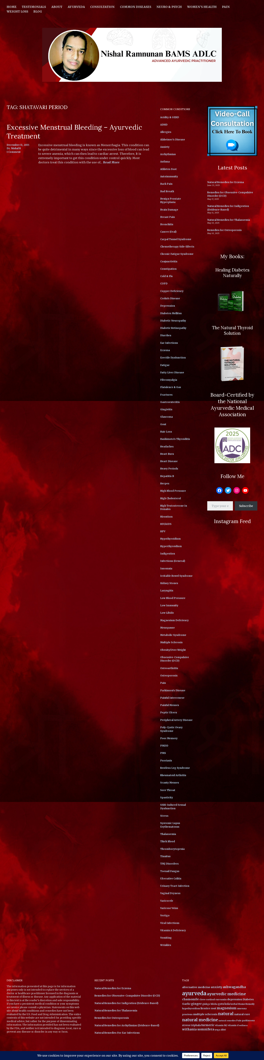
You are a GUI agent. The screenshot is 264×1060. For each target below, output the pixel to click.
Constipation (168, 268)
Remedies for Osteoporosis (224, 230)
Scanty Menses (169, 782)
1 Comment (14, 152)
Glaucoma (166, 416)
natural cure (242, 1014)
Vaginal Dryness (170, 893)
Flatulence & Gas (170, 387)
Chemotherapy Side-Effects (177, 246)
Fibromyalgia (168, 379)
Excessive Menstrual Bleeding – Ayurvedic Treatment (74, 131)
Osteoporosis (169, 675)
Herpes (164, 483)
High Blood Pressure (173, 490)
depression (234, 999)
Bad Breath (167, 191)
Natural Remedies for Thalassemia (228, 219)
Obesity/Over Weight (173, 649)
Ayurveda (76, 7)
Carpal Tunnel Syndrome (175, 239)
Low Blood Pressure (172, 598)
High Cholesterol (170, 498)
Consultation (102, 7)
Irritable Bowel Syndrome (176, 575)
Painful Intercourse (172, 697)
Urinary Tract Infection (174, 885)
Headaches (167, 446)
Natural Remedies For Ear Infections (117, 1032)
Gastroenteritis (170, 402)
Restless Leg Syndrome (175, 767)
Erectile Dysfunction (173, 357)
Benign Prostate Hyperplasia (170, 200)
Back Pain (166, 183)
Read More (111, 162)
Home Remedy (246, 1004)
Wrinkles (165, 945)
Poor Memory (169, 738)
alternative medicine (196, 987)
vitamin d (233, 1025)
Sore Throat (167, 790)
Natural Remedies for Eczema (225, 182)
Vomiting (166, 937)
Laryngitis (166, 590)
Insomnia (166, 568)
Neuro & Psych (169, 7)
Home (12, 7)
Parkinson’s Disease (172, 690)
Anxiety (165, 146)
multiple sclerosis (205, 1014)
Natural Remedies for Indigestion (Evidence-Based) (228, 208)
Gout (163, 424)
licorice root (208, 1008)
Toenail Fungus (169, 871)
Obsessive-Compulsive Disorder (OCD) (174, 659)
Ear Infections (169, 342)
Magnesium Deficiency (174, 620)
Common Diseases (135, 7)
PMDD (164, 745)
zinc (223, 1029)
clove (202, 999)
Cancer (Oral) (168, 231)
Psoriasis (166, 760)
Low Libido (167, 612)
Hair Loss (166, 431)
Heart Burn (167, 453)
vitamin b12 (221, 1025)
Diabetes (248, 999)
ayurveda (194, 993)
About (56, 7)
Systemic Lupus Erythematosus (170, 825)
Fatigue (165, 365)
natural (226, 1013)
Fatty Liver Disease (172, 372)
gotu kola (224, 1003)
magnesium (227, 1008)
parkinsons (248, 1020)
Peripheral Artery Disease (176, 720)
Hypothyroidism (170, 538)
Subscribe (246, 506)
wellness (243, 1025)
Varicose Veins (169, 908)
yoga (217, 1029)
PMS (163, 753)
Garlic (186, 1003)
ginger (196, 1003)
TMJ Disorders (169, 863)
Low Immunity (169, 605)
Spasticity (166, 797)
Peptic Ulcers (168, 712)
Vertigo (165, 915)
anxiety (216, 987)
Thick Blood (167, 841)
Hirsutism (166, 516)
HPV (162, 531)
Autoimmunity (169, 176)
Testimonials (34, 7)
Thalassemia (168, 834)
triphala (196, 1025)
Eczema (165, 350)
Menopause (167, 627)
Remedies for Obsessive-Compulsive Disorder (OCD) (127, 995)
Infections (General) (172, 561)
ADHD (164, 124)
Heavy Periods (169, 468)
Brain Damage (169, 209)
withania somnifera (198, 1029)
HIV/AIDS (166, 524)
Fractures (166, 394)
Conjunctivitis (168, 261)
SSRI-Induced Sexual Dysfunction (173, 806)
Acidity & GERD (169, 117)
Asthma (165, 161)
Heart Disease (169, 461)
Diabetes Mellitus (171, 313)
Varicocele (166, 900)
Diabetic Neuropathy (173, 320)
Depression (167, 305)
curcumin (221, 999)
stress (186, 1025)
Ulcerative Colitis (170, 878)
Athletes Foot (168, 169)
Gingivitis (166, 409)
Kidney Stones (169, 583)
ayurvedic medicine (226, 993)
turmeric (207, 1025)
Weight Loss (17, 11)
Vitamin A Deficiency (173, 930)
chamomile (190, 999)
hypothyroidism (191, 1008)
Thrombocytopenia (172, 849)
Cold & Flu (166, 276)
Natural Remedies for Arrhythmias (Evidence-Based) (126, 1025)
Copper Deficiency (172, 291)
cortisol (210, 999)
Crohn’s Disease (170, 298)
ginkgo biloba (209, 1004)
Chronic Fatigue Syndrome (176, 254)
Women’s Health (202, 7)
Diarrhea (165, 335)
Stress (164, 815)
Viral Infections (169, 923)
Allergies (165, 132)
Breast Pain (167, 217)
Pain (226, 7)
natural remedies (227, 1020)
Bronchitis (166, 224)
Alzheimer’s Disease (172, 139)
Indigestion (167, 553)
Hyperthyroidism (171, 546)
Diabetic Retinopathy (173, 328)
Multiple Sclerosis (171, 642)
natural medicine (200, 1019)
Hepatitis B (167, 476)
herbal (234, 1004)
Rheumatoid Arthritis (173, 775)
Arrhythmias (168, 154)
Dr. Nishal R (14, 148)
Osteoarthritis (169, 668)
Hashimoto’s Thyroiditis (175, 439)
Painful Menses (169, 705)
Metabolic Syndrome (173, 635)
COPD (164, 283)
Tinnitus (165, 856)
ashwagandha (234, 987)
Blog (37, 11)
